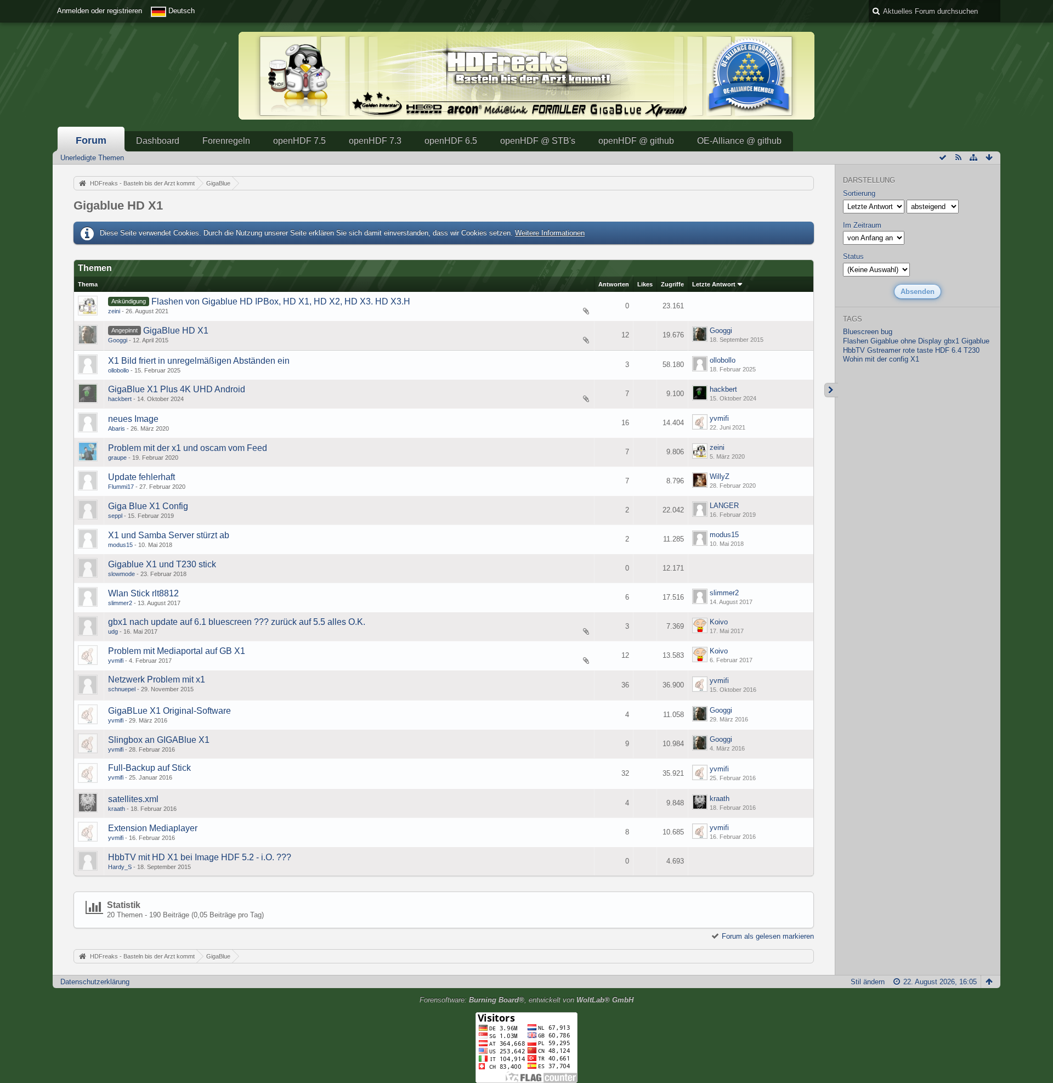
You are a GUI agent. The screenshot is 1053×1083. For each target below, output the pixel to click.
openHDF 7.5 (299, 140)
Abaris (116, 428)
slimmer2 (120, 603)
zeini (114, 311)
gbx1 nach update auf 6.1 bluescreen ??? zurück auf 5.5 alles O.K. (236, 622)
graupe (117, 457)
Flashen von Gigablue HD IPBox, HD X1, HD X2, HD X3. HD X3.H (280, 301)
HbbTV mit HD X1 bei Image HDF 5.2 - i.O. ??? (199, 857)
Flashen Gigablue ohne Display (892, 341)
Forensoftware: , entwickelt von (526, 1000)
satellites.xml (133, 799)
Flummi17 (121, 486)
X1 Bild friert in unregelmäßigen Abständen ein (199, 360)
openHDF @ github (636, 140)
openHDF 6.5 (450, 140)
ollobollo (118, 370)
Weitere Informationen (550, 233)
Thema (88, 284)
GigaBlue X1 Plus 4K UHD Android (176, 389)
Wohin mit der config (875, 359)
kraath (116, 808)
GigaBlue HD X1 (175, 330)
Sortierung (859, 193)
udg (113, 631)
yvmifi (719, 418)
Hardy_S (120, 867)
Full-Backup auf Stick (149, 767)
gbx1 (951, 341)
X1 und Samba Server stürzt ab (168, 535)
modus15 (120, 545)
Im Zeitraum (862, 225)
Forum (91, 140)
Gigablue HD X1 (118, 205)
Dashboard (157, 140)
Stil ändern (868, 982)
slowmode (121, 574)
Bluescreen (861, 332)
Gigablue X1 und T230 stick (162, 564)
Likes (645, 284)
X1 (914, 359)
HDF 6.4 (948, 350)
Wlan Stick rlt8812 (143, 593)
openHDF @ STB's (537, 140)
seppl (115, 515)
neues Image (133, 419)
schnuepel (121, 689)
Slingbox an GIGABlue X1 (159, 739)
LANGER (724, 505)
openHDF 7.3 (375, 140)
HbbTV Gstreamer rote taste (888, 350)
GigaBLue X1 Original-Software (169, 710)
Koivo (719, 622)
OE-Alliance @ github (739, 140)
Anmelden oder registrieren (99, 11)
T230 (972, 350)
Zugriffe (672, 284)
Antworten (613, 284)
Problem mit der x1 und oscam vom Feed (187, 448)
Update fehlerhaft (141, 477)
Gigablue (975, 341)
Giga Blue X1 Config (148, 506)
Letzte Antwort (713, 284)
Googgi (117, 340)
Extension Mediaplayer (152, 828)
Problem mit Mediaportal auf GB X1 (176, 651)
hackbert (120, 399)
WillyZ (719, 476)
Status (853, 256)
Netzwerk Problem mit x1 (156, 679)
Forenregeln (226, 140)
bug (886, 332)
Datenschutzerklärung (94, 982)
